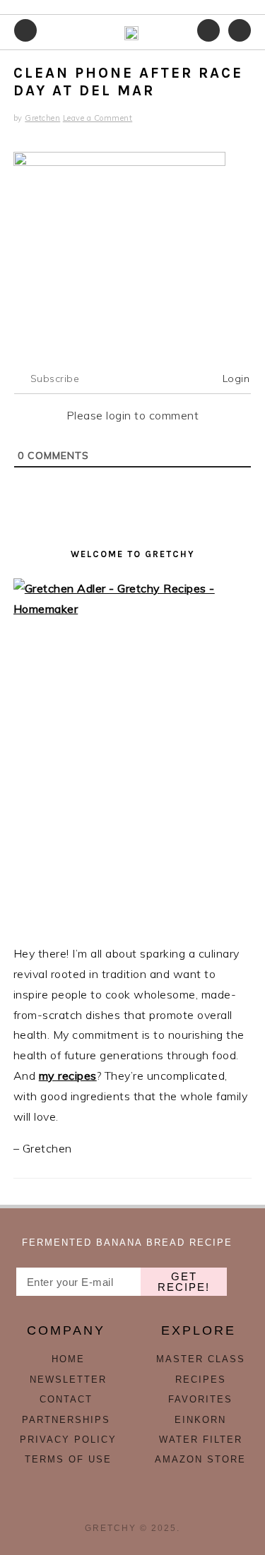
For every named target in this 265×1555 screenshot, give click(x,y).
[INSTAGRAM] (101, 1502)
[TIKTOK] (132, 1502)
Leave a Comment (98, 118)
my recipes (68, 1075)
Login (234, 378)
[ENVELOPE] (164, 1502)
